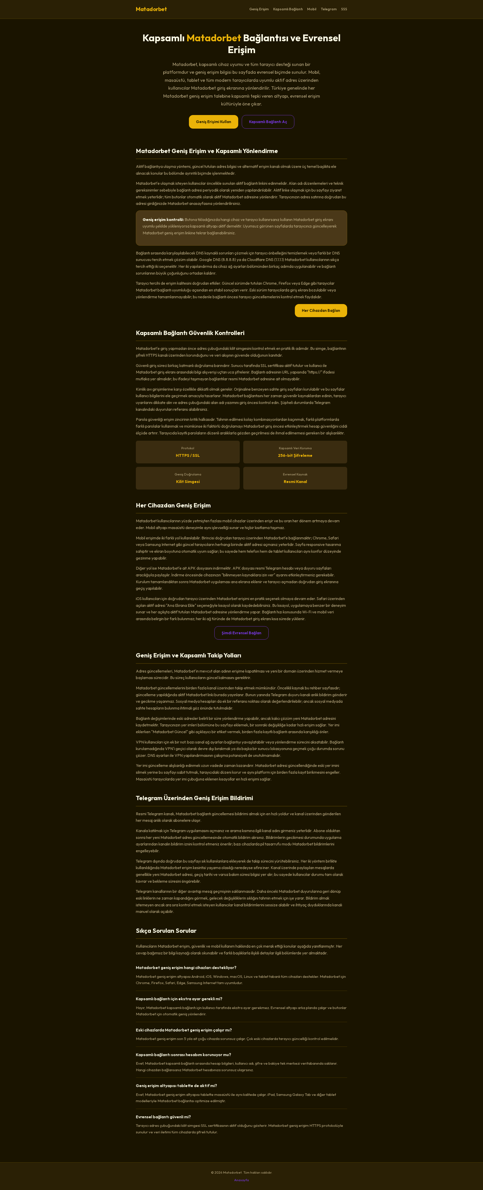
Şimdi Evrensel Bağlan (241, 632)
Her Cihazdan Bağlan (321, 310)
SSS (344, 9)
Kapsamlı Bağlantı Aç (268, 121)
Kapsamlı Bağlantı (288, 9)
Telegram (329, 9)
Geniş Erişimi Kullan (213, 121)
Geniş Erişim (259, 9)
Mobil (311, 9)
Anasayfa (241, 1180)
